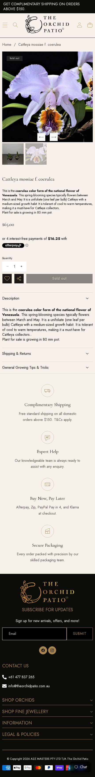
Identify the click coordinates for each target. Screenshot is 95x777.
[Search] (15, 25)
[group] (13, 154)
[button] (90, 25)
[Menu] (5, 25)
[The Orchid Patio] (47, 25)
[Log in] (79, 25)
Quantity (7, 258)
